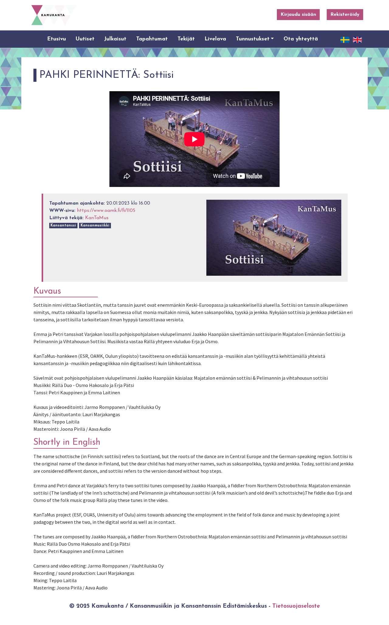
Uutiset (85, 39)
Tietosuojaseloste (296, 606)
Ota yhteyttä (301, 39)
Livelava (215, 39)
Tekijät (186, 39)
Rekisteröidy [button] (345, 14)
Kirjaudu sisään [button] (298, 14)
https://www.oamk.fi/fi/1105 (106, 210)
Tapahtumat (152, 39)
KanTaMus (96, 218)
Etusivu (56, 39)
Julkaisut (115, 39)
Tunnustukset (253, 39)
